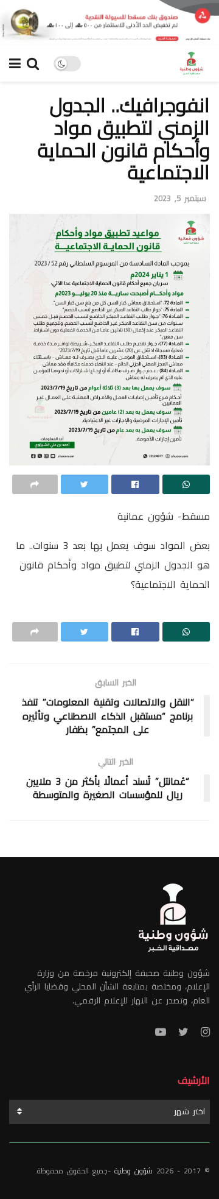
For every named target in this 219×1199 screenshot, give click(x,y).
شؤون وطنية (133, 1171)
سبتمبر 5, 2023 (180, 198)
